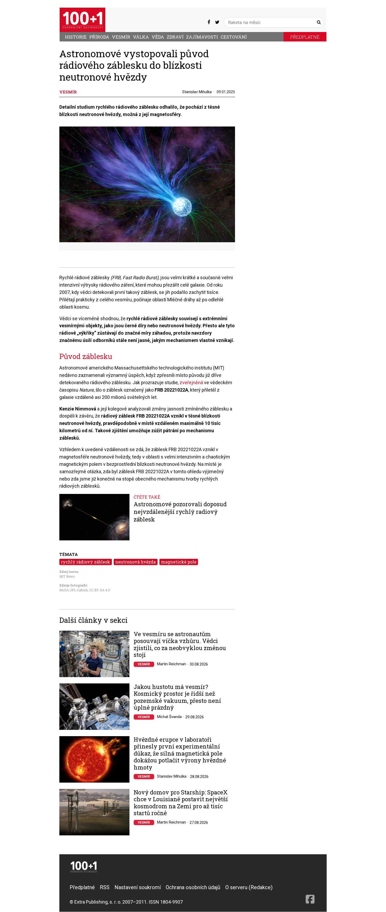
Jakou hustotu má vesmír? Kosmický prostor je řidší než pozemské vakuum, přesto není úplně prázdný (177, 697)
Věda (158, 37)
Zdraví (175, 37)
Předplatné (305, 37)
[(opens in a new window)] (209, 22)
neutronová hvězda (135, 562)
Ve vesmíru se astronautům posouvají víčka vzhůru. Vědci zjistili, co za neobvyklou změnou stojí (180, 644)
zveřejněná (192, 382)
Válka (141, 37)
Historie (76, 37)
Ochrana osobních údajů (193, 887)
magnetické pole (178, 562)
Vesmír (121, 37)
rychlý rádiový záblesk (85, 562)
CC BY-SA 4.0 (99, 590)
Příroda (99, 37)
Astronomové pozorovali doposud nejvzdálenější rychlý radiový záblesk (180, 511)
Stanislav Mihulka (197, 91)
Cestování (234, 37)
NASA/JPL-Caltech (73, 590)
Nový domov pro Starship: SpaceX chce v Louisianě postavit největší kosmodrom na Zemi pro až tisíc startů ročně (181, 803)
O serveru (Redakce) (249, 887)
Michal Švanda (169, 716)
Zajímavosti (202, 37)
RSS (104, 887)
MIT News (67, 576)
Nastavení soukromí (137, 887)
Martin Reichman (171, 664)
